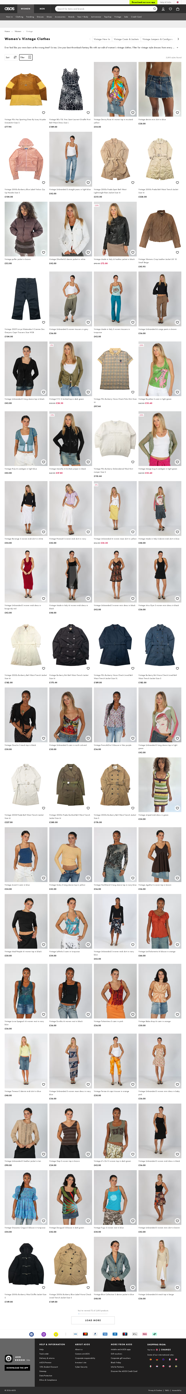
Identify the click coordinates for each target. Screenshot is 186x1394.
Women (18, 31)
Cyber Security (81, 1366)
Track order (44, 1353)
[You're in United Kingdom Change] (177, 2)
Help (41, 1349)
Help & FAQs (165, 2)
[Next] (178, 39)
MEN (42, 8)
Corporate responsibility (85, 1358)
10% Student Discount (48, 1366)
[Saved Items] (170, 8)
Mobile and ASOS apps (121, 1349)
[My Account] (163, 8)
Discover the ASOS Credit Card (124, 1371)
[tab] (9, 16)
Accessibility (176, 1390)
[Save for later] (43, 112)
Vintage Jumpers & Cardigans (158, 39)
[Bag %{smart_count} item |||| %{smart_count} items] (177, 8)
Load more (93, 1320)
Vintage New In (102, 39)
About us (79, 1349)
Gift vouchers (116, 1353)
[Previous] (90, 39)
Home (7, 31)
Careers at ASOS (82, 1353)
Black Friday (116, 1362)
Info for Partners (117, 1366)
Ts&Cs (167, 1390)
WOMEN (25, 8)
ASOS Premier (45, 1362)
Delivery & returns (46, 1358)
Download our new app (143, 2)
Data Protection (45, 1375)
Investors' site (80, 1362)
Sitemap (42, 1371)
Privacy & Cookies (155, 1390)
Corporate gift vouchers (120, 1358)
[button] (151, 1359)
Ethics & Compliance (48, 1380)
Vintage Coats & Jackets (126, 39)
